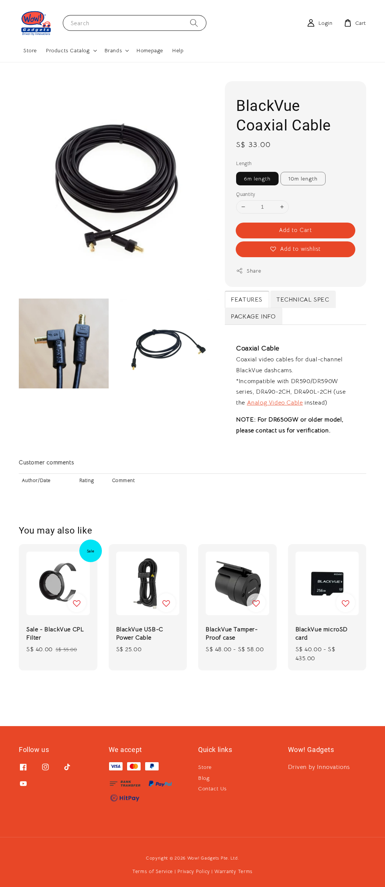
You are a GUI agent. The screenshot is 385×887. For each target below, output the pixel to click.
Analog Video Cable (275, 402)
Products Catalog (68, 50)
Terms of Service (152, 871)
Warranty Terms (233, 871)
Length (244, 163)
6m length (257, 178)
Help (177, 50)
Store (30, 50)
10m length (303, 178)
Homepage (149, 50)
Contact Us (212, 788)
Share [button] (254, 270)
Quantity (245, 194)
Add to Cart (295, 230)
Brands (113, 50)
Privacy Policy (193, 871)
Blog (203, 778)
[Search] (194, 22)
